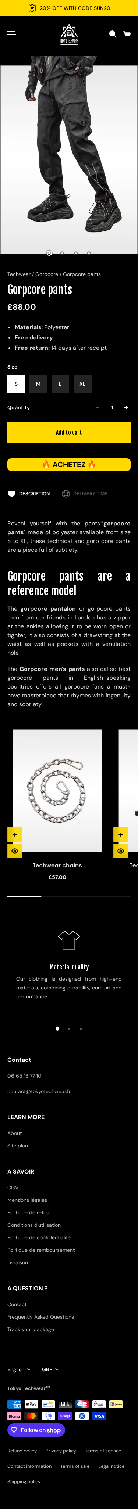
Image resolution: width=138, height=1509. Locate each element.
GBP (47, 1369)
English (15, 1369)
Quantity (18, 407)
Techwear (19, 274)
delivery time (90, 494)
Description (34, 494)
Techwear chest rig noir (58, 865)
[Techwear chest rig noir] (57, 790)
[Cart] (127, 34)
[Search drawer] (113, 34)
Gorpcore (47, 274)
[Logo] (69, 34)
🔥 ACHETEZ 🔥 (69, 464)
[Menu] (11, 34)
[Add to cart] (14, 834)
